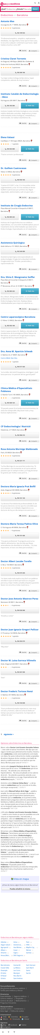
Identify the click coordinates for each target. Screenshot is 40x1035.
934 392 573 (21, 641)
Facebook (13, 1025)
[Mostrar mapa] (9, 1032)
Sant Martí (30, 968)
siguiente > (9, 734)
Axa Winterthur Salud (18, 947)
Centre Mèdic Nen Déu (9, 358)
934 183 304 (11, 106)
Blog (4, 1025)
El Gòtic (3, 973)
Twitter (24, 1025)
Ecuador (25, 1017)
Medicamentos (21, 1001)
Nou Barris (17, 976)
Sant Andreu (18, 978)
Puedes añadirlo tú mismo (20, 889)
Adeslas (3, 942)
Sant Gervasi (30, 965)
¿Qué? (3, 9)
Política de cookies (17, 1011)
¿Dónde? (20, 9)
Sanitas (28, 953)
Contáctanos (18, 1009)
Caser (15, 950)
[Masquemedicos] (10, 3)
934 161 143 (21, 498)
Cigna (15, 953)
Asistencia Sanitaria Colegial (18, 945)
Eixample (4, 970)
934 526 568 (21, 610)
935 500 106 (21, 72)
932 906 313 (21, 435)
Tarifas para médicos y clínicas (11, 990)
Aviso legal (4, 1011)
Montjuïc (16, 973)
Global (26, 1019)
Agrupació (4, 947)
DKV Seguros (18, 955)
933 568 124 (11, 403)
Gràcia (3, 978)
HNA (27, 945)
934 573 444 (21, 573)
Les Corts (16, 970)
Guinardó (16, 965)
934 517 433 (21, 367)
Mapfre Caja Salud (31, 947)
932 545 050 (21, 251)
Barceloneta (5, 965)
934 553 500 (11, 149)
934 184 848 (21, 703)
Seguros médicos (20, 996)
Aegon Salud (5, 945)
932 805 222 (11, 217)
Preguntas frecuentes (8, 1003)
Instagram (6, 1027)
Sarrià (28, 973)
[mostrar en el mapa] (27, 25)
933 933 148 (11, 326)
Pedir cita (31, 106)
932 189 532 (21, 33)
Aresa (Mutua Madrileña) (5, 955)
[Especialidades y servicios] (14, 1032)
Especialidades (5, 996)
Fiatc (28, 942)
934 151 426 (21, 535)
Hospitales (19, 998)
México (5, 1019)
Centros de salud (6, 1001)
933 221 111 (21, 461)
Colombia (14, 1017)
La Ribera (16, 968)
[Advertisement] (20, 914)
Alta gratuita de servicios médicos (12, 988)
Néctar (28, 950)
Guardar (24, 50)
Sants (28, 970)
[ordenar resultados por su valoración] (3, 1032)
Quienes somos (6, 1009)
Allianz (3, 950)
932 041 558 (21, 672)
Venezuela (16, 1019)
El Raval (3, 976)
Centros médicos (6, 998)
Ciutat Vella (5, 968)
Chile (5, 1017)
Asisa (15, 942)
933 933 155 (21, 180)
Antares (4, 953)
